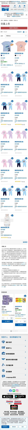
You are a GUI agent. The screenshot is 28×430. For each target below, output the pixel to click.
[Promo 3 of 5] (14, 331)
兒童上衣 (16, 20)
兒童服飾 (11, 20)
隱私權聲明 (21, 411)
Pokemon (23, 264)
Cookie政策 (6, 413)
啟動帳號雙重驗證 (15, 386)
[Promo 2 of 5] (12, 331)
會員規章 (6, 414)
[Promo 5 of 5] (17, 331)
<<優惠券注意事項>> (21, 3)
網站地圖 (6, 411)
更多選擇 (3, 58)
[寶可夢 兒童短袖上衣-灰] (18, 55)
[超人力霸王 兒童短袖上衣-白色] (6, 55)
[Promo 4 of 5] (15, 331)
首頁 (2, 20)
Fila (23, 262)
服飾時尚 (6, 20)
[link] (7, 51)
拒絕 (23, 426)
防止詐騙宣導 (15, 384)
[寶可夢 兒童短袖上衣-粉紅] (20, 55)
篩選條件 (19, 32)
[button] (24, 9)
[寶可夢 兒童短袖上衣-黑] (15, 55)
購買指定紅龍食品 (15, 1)
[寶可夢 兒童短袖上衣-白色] (22, 55)
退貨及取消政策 (14, 414)
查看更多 (14, 426)
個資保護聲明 (21, 413)
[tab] (14, 341)
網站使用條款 (13, 411)
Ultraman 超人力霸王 (6, 265)
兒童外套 (13, 285)
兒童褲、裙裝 (19, 285)
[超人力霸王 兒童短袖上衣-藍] (1, 55)
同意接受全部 (5, 426)
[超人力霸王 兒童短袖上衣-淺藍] (4, 55)
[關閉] (26, 15)
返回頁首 (25, 242)
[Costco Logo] (5, 6)
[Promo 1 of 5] (11, 331)
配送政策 (21, 414)
